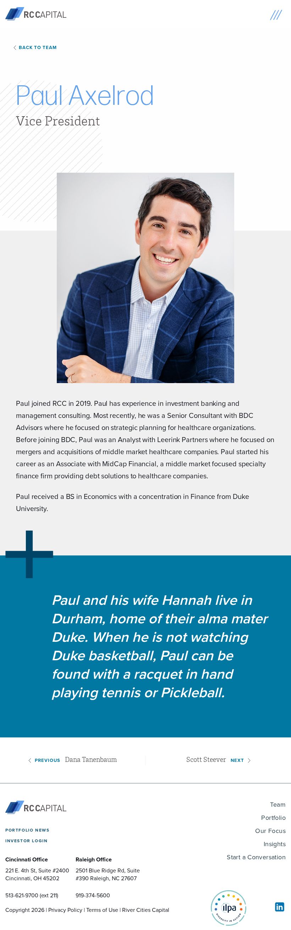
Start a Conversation (256, 857)
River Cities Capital (145, 910)
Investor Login (26, 841)
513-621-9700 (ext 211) (31, 895)
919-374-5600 (93, 895)
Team (278, 804)
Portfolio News (27, 830)
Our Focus (270, 830)
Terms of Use (102, 910)
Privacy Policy (65, 910)
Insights (275, 844)
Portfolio (273, 817)
